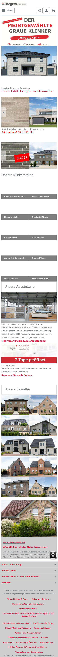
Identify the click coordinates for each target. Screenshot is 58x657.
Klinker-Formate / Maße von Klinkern (28, 604)
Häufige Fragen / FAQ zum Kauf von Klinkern (28, 647)
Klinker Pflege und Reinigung (18, 628)
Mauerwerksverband (28, 608)
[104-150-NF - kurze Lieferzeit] (15, 446)
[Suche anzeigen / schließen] (40, 10)
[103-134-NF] (15, 425)
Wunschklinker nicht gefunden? (16, 623)
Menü (10, 10)
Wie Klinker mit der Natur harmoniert (25, 547)
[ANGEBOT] (29, 155)
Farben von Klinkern (40, 599)
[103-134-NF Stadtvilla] (15, 487)
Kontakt (44, 637)
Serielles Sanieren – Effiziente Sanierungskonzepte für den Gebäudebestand (29, 614)
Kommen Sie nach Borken (16, 375)
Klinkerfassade (46, 642)
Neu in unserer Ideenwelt (14, 542)
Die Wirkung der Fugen (43, 623)
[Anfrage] (53, 10)
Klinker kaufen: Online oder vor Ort (23, 637)
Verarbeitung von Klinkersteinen (29, 652)
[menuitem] (7, 10)
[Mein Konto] (46, 10)
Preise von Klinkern (42, 628)
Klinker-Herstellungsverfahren (28, 633)
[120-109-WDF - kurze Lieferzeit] (15, 405)
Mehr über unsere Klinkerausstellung (23, 341)
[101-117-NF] (15, 467)
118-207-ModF (29, 112)
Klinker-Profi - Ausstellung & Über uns (20, 642)
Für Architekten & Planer (17, 599)
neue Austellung (29, 307)
